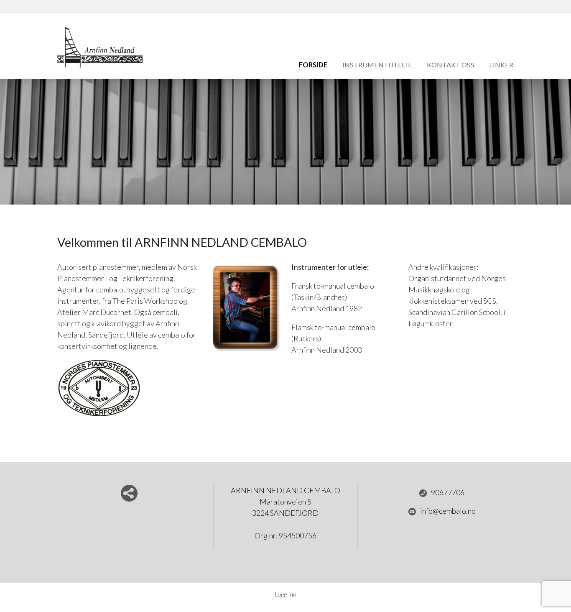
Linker (501, 65)
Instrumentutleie (377, 65)
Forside (313, 65)
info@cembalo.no (448, 510)
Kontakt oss (450, 65)
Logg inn (285, 594)
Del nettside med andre (129, 493)
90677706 (447, 492)
